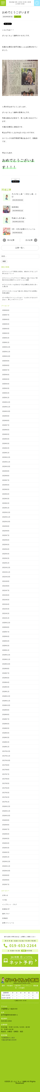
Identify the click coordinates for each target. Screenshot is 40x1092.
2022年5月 (5, 544)
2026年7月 (5, 315)
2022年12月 (6, 512)
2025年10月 (6, 356)
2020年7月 (5, 632)
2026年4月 (5, 328)
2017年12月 (6, 751)
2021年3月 (5, 609)
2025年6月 (5, 374)
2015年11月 (6, 866)
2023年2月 (5, 503)
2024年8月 (5, 420)
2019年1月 (5, 691)
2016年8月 (5, 825)
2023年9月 (5, 471)
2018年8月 (5, 714)
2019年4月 (5, 682)
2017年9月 (5, 765)
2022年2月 (5, 558)
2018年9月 (5, 710)
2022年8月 (5, 531)
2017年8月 (5, 769)
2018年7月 (5, 719)
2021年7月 (5, 590)
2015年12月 (6, 861)
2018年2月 (5, 742)
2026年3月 (5, 333)
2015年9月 (5, 875)
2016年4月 (5, 843)
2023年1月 (5, 508)
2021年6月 (5, 595)
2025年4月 (5, 384)
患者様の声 (6, 909)
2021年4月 (5, 604)
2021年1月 (5, 618)
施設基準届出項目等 (9, 1040)
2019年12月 (6, 655)
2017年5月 (5, 783)
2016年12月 (6, 806)
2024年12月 (6, 402)
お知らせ (17, 16)
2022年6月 (5, 540)
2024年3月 (5, 443)
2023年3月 (5, 498)
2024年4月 (5, 439)
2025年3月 (5, 388)
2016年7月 (5, 829)
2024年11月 (6, 407)
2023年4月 (5, 494)
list (15, 179)
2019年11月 (6, 659)
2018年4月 (5, 733)
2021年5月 (5, 599)
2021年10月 (6, 577)
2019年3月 (5, 687)
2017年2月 (5, 797)
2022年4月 (5, 549)
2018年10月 (6, 705)
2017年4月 (5, 788)
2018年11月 (6, 701)
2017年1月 (5, 802)
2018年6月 (5, 724)
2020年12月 (6, 622)
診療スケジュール (8, 923)
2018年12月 (6, 696)
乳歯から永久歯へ (19, 218)
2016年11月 (6, 811)
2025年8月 (5, 365)
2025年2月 (5, 393)
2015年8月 (5, 880)
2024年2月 (5, 448)
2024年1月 (5, 452)
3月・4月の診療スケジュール (23, 229)
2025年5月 (5, 379)
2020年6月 (5, 636)
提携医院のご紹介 (8, 1037)
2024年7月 (5, 425)
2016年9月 (5, 820)
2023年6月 (5, 485)
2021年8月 (5, 586)
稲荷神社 (15, 207)
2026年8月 (5, 310)
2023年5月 (5, 489)
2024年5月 (5, 434)
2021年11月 (6, 572)
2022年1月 (5, 563)
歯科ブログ (6, 913)
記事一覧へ (20, 248)
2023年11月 (6, 462)
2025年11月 (6, 351)
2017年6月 (5, 779)
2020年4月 (5, 641)
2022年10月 (6, 521)
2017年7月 (5, 774)
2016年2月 (5, 852)
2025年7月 (5, 370)
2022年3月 (5, 554)
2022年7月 (5, 535)
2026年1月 (5, 342)
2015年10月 (6, 871)
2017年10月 (6, 760)
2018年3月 (5, 737)
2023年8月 (5, 475)
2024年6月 (5, 430)
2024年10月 (6, 411)
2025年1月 (5, 397)
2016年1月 (5, 857)
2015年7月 (5, 884)
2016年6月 (5, 834)
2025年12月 (6, 347)
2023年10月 (6, 466)
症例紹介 (5, 918)
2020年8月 (5, 627)
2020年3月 (5, 645)
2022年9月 (5, 526)
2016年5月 (5, 838)
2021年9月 (5, 581)
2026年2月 (5, 338)
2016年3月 (5, 848)
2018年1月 (5, 746)
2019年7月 (5, 673)
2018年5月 (5, 728)
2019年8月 (5, 668)
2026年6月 (5, 319)
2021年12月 (6, 567)
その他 (4, 900)
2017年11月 (6, 756)
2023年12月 (6, 457)
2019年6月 (5, 678)
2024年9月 (5, 416)
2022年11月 (6, 517)
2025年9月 (5, 361)
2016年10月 (6, 815)
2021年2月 (5, 613)
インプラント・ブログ (9, 904)
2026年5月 (5, 324)
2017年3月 (5, 792)
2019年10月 (6, 664)
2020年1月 (5, 650)
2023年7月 (5, 480)
